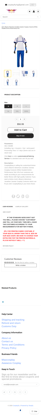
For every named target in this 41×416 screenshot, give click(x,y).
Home (3, 23)
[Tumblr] (25, 392)
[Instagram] (20, 392)
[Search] (37, 17)
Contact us (7, 341)
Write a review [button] (20, 265)
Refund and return (11, 323)
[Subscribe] (36, 384)
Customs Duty (9, 326)
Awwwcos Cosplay (11, 363)
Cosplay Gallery (21, 206)
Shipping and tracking (13, 319)
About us (6, 338)
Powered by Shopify (27, 405)
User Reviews (8, 206)
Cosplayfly (16, 405)
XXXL (26, 111)
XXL (17, 111)
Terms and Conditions (13, 344)
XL (8, 111)
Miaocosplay (8, 359)
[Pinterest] (15, 392)
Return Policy (8, 246)
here (9, 156)
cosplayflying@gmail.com (18, 5)
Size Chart (7, 212)
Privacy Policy (9, 348)
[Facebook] (9, 392)
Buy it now (20, 136)
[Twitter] (4, 392)
